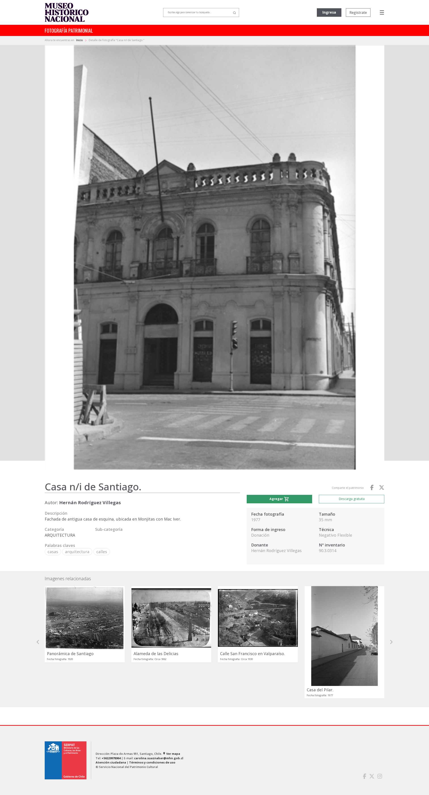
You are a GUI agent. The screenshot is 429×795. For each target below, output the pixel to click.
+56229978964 (111, 758)
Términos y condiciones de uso (152, 762)
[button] (38, 642)
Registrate (358, 12)
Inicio (80, 40)
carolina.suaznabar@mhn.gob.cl (158, 758)
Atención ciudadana (111, 762)
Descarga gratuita (352, 499)
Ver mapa (171, 754)
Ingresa (329, 12)
